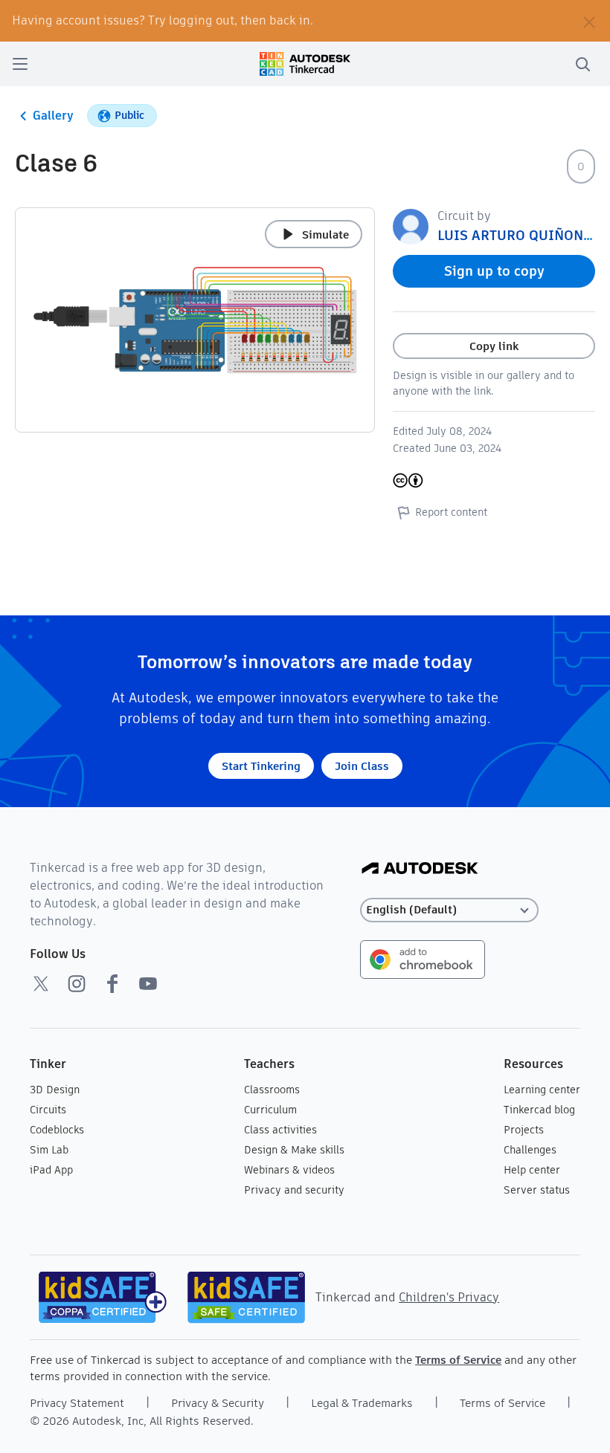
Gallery (53, 115)
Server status (537, 1189)
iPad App (51, 1169)
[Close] (589, 20)
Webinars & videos (289, 1169)
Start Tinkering (261, 766)
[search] (582, 64)
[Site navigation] (20, 64)
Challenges (530, 1149)
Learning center (542, 1089)
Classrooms (272, 1089)
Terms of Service (458, 1360)
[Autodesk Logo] (420, 869)
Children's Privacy (449, 1297)
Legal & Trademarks (362, 1403)
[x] (41, 983)
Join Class (362, 766)
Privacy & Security (217, 1403)
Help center (532, 1169)
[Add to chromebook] (422, 958)
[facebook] (112, 983)
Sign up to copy (494, 271)
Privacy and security (294, 1189)
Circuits (48, 1109)
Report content (451, 512)
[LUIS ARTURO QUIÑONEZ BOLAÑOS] (410, 225)
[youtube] (148, 983)
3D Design (55, 1089)
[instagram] (76, 983)
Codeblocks (57, 1129)
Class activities (280, 1129)
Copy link (493, 346)
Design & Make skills (294, 1149)
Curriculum (270, 1109)
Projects (524, 1129)
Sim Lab (49, 1149)
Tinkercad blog (539, 1109)
